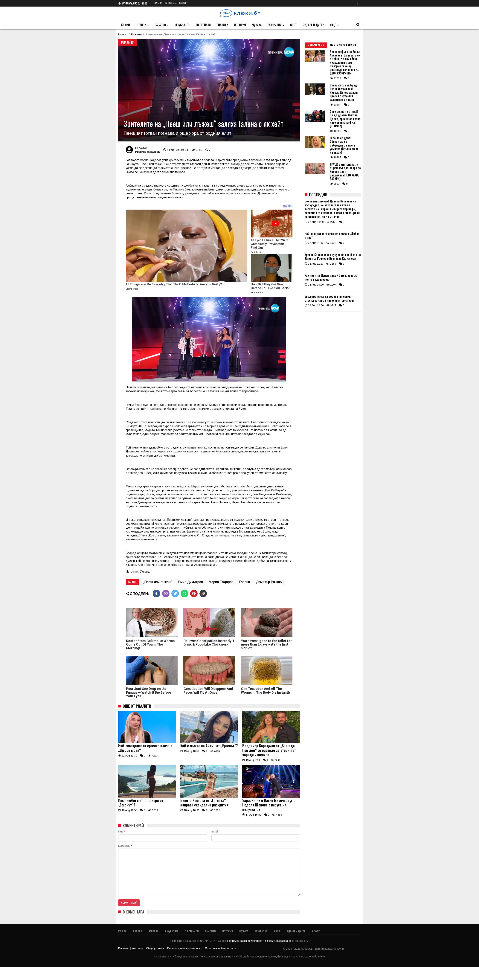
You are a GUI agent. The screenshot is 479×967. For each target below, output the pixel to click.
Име (121, 831)
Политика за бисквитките (220, 948)
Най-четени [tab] (316, 45)
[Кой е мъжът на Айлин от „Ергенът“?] (209, 742)
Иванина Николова (147, 151)
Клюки (125, 24)
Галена (244, 582)
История (240, 24)
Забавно (160, 24)
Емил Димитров (190, 582)
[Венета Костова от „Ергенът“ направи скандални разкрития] (209, 796)
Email (214, 831)
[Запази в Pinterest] (194, 593)
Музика (257, 24)
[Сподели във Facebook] (156, 593)
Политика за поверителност (245, 940)
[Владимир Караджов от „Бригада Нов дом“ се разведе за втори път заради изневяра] (271, 742)
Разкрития (275, 24)
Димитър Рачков (269, 582)
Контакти (137, 948)
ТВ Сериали (203, 24)
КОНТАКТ (183, 3)
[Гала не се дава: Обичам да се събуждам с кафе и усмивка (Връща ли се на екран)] (315, 147)
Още (333, 24)
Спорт (316, 931)
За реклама (170, 3)
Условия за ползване (278, 940)
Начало (158, 3)
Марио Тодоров (221, 582)
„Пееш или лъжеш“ (157, 582)
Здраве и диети (313, 24)
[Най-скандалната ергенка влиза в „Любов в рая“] (147, 742)
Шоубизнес (182, 24)
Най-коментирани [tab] (343, 45)
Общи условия (155, 948)
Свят (293, 24)
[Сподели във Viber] (166, 593)
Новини (141, 24)
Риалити (222, 24)
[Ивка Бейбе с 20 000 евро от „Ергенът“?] (147, 796)
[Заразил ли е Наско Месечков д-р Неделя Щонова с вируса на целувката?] (271, 796)
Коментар (125, 845)
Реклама (123, 948)
